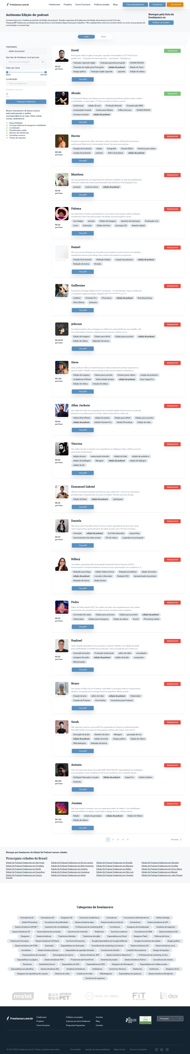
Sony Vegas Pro (147, 379)
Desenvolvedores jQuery (48, 950)
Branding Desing (145, 298)
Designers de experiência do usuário (32, 974)
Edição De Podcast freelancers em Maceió (159, 872)
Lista (86, 36)
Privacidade (76, 1049)
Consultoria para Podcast (122, 700)
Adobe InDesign (163, 918)
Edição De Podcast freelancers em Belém (113, 869)
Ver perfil (83, 79)
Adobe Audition (145, 777)
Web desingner (79, 743)
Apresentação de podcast (145, 576)
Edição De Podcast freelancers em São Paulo (25, 863)
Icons (75, 225)
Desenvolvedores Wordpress (161, 974)
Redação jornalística (128, 572)
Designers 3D (66, 918)
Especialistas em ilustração (72, 946)
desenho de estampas (130, 221)
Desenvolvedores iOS (140, 946)
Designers (25, 936)
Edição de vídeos (137, 71)
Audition (77, 298)
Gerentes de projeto (109, 960)
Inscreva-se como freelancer (78, 1021)
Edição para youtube (124, 336)
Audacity (77, 782)
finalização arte (151, 221)
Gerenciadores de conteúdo (49, 932)
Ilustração (49, 946)
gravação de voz (134, 734)
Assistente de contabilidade (56, 927)
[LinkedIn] (161, 1049)
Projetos (68, 4)
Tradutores (154, 969)
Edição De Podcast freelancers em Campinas (70, 872)
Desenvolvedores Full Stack (47, 941)
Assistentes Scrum (47, 964)
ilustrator (93, 302)
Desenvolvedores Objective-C (119, 955)
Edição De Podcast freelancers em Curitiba (160, 866)
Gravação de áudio (81, 653)
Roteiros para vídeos (147, 148)
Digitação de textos (101, 341)
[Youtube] (179, 1049)
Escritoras (27, 964)
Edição (76, 816)
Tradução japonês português (112, 63)
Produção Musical (113, 105)
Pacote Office (127, 148)
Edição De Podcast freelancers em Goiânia (69, 869)
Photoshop (106, 298)
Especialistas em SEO (96, 964)
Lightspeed (118, 499)
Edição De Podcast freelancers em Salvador (160, 863)
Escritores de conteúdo (78, 932)
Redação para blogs (82, 572)
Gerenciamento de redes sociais (87, 538)
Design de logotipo (161, 950)
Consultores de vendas (163, 960)
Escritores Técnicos (117, 969)
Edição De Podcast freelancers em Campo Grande (24, 876)
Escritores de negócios (95, 978)
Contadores (111, 918)
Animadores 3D (47, 918)
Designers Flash (140, 936)
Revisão (97, 264)
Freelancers (54, 4)
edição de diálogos (138, 461)
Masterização (79, 662)
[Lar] (19, 4)
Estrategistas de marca (63, 955)
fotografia (111, 148)
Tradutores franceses (19, 941)
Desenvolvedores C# (21, 932)
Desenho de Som (102, 734)
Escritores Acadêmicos (89, 918)
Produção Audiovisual (104, 653)
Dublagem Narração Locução (86, 777)
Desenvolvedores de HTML (26, 946)
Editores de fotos (162, 936)
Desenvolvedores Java (165, 946)
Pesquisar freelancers (26, 101)
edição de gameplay (92, 816)
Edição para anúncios (105, 614)
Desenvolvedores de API (158, 922)
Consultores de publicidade (56, 922)
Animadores (135, 922)
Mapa (103, 36)
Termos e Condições (138, 1049)
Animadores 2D (27, 918)
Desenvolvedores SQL (50, 969)
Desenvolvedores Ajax (84, 922)
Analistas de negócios (165, 927)
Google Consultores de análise (147, 941)
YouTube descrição (116, 533)
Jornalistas (26, 950)
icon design (78, 221)
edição (99, 148)
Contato (99, 1025)
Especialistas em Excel (117, 936)
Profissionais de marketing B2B (89, 927)
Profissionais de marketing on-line (153, 955)
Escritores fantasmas (75, 941)
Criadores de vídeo (85, 974)
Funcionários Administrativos (136, 918)
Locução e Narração (103, 576)
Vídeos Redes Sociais (105, 379)
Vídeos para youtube (103, 375)
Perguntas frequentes (75, 1025)
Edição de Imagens (108, 221)
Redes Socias (100, 580)
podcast (99, 153)
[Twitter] (173, 1049)
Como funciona (82, 4)
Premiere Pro (91, 298)
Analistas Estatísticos (75, 969)
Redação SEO (123, 576)
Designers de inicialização (138, 927)
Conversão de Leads (82, 614)
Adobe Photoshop (124, 422)
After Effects (78, 302)
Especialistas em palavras (130, 974)
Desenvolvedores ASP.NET (26, 927)
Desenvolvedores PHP (54, 960)
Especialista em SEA (70, 964)
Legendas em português (132, 538)
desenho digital (138, 225)
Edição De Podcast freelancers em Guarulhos (25, 872)
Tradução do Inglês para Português (88, 67)
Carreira (99, 1017)
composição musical (82, 110)
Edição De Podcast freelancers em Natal (68, 875)
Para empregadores (135, 4)
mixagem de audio (81, 657)
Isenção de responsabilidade (97, 1049)
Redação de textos (81, 264)
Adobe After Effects (81, 418)
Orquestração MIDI (135, 105)
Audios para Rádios (104, 110)
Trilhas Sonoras (124, 110)
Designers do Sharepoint (122, 964)
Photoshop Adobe (151, 619)
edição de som (94, 105)
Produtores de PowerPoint (82, 960)
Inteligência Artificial (82, 379)
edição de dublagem (82, 461)
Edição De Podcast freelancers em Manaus (114, 866)
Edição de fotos (103, 225)
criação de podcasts (82, 153)
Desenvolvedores (44, 936)
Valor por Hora (13, 68)
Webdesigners (106, 974)
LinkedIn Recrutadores (136, 950)
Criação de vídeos (100, 384)
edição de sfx (79, 465)
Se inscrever (176, 4)
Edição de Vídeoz (135, 816)
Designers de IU (172, 969)
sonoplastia (141, 653)
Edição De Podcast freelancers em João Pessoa (162, 875)
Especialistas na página (27, 960)
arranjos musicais (81, 114)
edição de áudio (122, 657)
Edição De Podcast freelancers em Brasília (114, 863)
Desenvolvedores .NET (89, 955)
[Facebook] (156, 1049)
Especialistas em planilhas (22, 969)
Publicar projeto (101, 4)
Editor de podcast (115, 153)
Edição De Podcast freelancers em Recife (23, 869)
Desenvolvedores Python (135, 960)
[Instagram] (167, 1049)
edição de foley (120, 456)
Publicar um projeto (161, 22)
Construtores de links (110, 950)
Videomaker (78, 619)
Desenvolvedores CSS (168, 932)
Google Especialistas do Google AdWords (109, 941)
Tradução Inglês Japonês (101, 71)
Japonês (121, 71)
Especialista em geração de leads (80, 950)
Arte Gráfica (100, 700)
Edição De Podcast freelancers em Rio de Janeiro (72, 863)
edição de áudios (102, 418)
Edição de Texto (136, 67)
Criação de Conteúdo (82, 148)
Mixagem (99, 461)
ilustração (87, 225)
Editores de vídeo (62, 974)
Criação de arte (79, 696)
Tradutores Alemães (67, 936)
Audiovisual (78, 105)
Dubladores (97, 969)
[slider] (7, 72)
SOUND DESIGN (137, 63)
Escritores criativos (119, 932)
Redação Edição (103, 259)
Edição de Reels (80, 499)
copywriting (134, 533)
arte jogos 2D (121, 225)
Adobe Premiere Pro (103, 422)
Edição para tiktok (102, 336)
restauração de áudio (100, 456)
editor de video (125, 653)
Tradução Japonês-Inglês (84, 63)
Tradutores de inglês (91, 936)
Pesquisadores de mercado (34, 955)
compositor (139, 657)
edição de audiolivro (140, 456)
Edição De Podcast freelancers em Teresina (114, 875)
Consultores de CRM (143, 932)
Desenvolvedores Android (112, 922)
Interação (77, 533)
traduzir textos (91, 187)
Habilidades (11, 47)
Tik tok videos (111, 538)
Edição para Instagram (98, 619)
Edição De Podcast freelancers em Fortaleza (25, 866)
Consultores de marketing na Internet (107, 946)
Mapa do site (119, 1049)
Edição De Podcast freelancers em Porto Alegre (162, 869)
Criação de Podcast (81, 700)
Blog (115, 4)
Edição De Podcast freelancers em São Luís (114, 872)
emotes (91, 221)
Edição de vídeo (144, 422)
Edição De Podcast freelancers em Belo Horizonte (72, 866)
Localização (11, 79)
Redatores (99, 932)
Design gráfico (79, 71)
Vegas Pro (129, 777)
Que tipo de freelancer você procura (22, 57)
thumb (136, 619)
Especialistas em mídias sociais (153, 964)
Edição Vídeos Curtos (105, 572)
